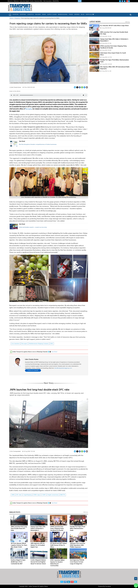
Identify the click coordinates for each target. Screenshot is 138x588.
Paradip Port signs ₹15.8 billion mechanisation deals (77, 528)
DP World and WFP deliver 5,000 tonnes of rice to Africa (58, 545)
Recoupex (28, 109)
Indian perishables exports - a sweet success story (33, 225)
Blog (82, 14)
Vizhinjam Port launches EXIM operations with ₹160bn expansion (77, 545)
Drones (77, 14)
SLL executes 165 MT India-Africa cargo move (114, 25)
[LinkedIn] (75, 87)
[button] (48, 34)
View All (85, 512)
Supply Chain (52, 14)
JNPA (12, 495)
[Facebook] (80, 87)
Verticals (89, 14)
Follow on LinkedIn (33, 370)
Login (80, 1)
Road (44, 14)
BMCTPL (62, 495)
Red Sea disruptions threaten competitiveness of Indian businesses (38, 143)
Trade (71, 14)
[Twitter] (77, 87)
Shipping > (18, 18)
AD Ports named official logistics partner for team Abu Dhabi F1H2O (19, 545)
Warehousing (62, 14)
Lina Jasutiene (15, 343)
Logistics (30, 14)
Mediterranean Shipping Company (39, 343)
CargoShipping (27, 495)
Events (32, 1)
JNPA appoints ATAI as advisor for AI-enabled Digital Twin (38, 545)
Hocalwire (108, 586)
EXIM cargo (36, 495)
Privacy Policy (63, 579)
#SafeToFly (56, 1)
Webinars (16, 1)
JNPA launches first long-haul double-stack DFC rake (39, 389)
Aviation (15, 14)
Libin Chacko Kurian (31, 359)
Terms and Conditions (73, 579)
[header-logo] (20, 7)
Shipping (23, 14)
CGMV (44, 495)
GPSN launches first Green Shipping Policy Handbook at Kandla (57, 528)
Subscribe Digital (24, 1)
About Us (10, 1)
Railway (38, 14)
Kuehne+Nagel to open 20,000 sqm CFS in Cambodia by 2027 (18, 562)
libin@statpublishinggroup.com (63, 368)
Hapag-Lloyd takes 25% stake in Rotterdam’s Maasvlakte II (38, 528)
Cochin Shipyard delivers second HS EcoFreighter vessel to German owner (38, 562)
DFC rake (18, 495)
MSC (51, 343)
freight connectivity (53, 495)
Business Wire (38, 1)
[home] (10, 15)
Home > (12, 18)
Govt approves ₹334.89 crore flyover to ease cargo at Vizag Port (77, 562)
